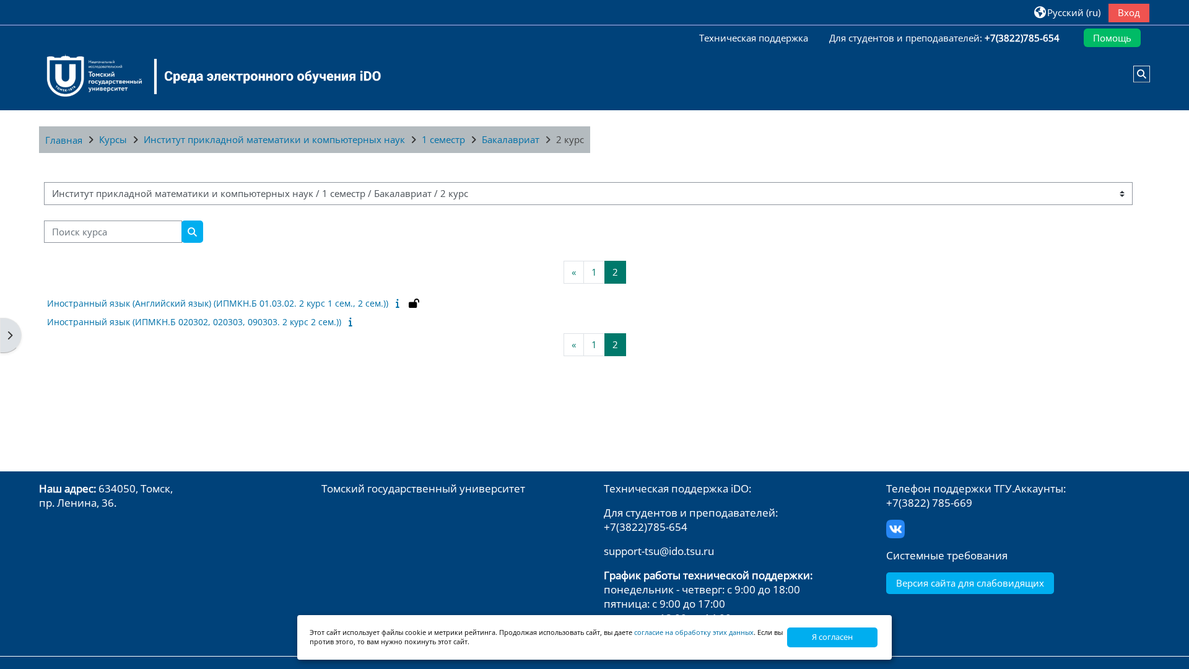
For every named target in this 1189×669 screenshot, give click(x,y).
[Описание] (399, 303)
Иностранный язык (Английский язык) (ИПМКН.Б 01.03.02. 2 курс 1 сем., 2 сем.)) (217, 303)
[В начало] (206, 76)
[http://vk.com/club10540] (895, 527)
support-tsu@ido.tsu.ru (659, 551)
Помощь (1112, 38)
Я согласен (832, 636)
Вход (1129, 12)
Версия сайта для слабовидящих (970, 583)
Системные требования (947, 555)
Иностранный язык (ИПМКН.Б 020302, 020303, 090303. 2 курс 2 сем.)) (194, 322)
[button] (1067, 12)
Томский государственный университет (423, 488)
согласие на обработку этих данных (694, 632)
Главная (63, 140)
